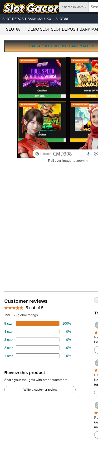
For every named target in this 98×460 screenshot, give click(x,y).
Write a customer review (40, 389)
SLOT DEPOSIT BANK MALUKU (26, 19)
